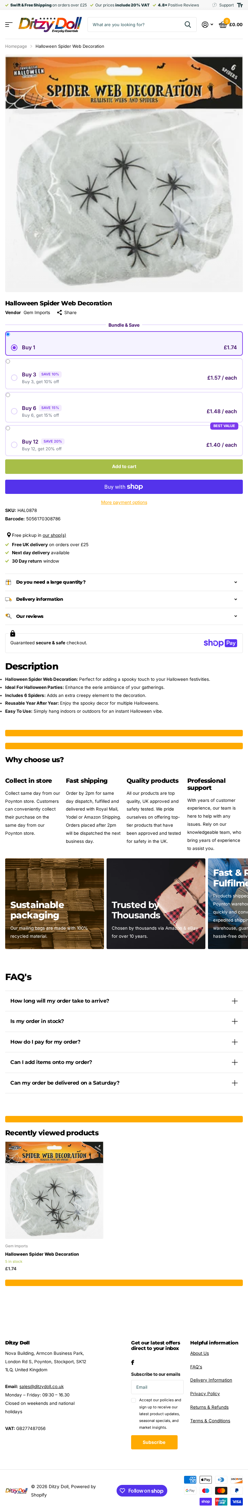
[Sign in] (207, 24)
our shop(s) (54, 535)
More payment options (124, 502)
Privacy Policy (205, 1393)
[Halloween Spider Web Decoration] (54, 1190)
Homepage (16, 46)
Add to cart (124, 466)
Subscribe (154, 1442)
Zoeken (188, 24)
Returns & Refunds (209, 1407)
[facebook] (132, 1362)
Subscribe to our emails (156, 1374)
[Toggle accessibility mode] (240, 5)
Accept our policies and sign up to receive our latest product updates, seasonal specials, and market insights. (160, 1414)
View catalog (9, 24)
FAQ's (196, 1366)
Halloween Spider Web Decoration (42, 1254)
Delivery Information (211, 1380)
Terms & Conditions (210, 1420)
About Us (199, 1353)
